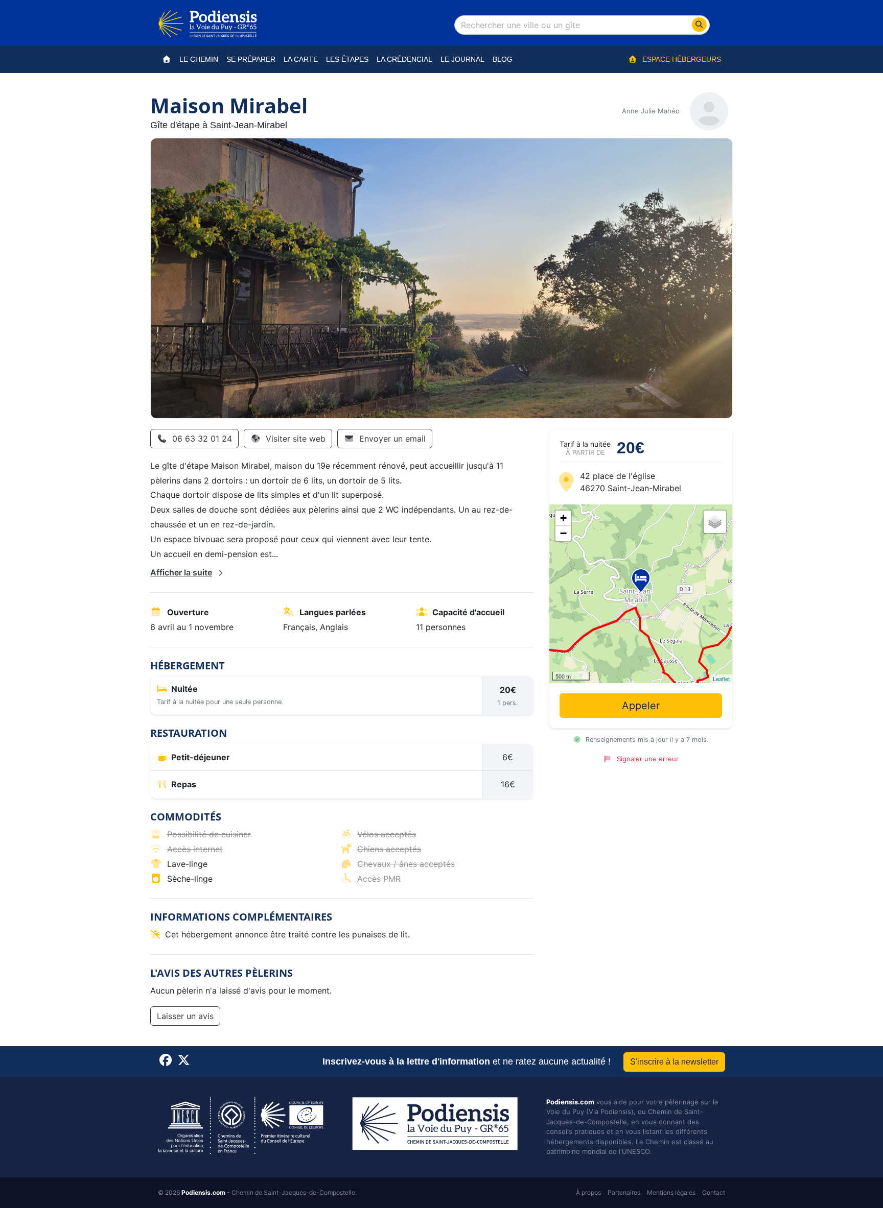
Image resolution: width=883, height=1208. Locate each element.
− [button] (563, 533)
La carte (301, 59)
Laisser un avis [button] (185, 1016)
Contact (713, 1192)
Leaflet (721, 678)
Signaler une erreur (647, 759)
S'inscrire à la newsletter (674, 1061)
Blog (503, 59)
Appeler (641, 705)
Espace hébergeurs (681, 59)
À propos (588, 1192)
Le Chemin (198, 59)
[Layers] (715, 522)
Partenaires (624, 1192)
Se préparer (250, 59)
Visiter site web (296, 438)
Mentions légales (671, 1192)
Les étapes (347, 59)
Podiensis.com (570, 1102)
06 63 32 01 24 (202, 438)
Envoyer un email (392, 438)
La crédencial (404, 59)
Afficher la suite (181, 572)
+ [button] (563, 518)
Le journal (462, 59)
